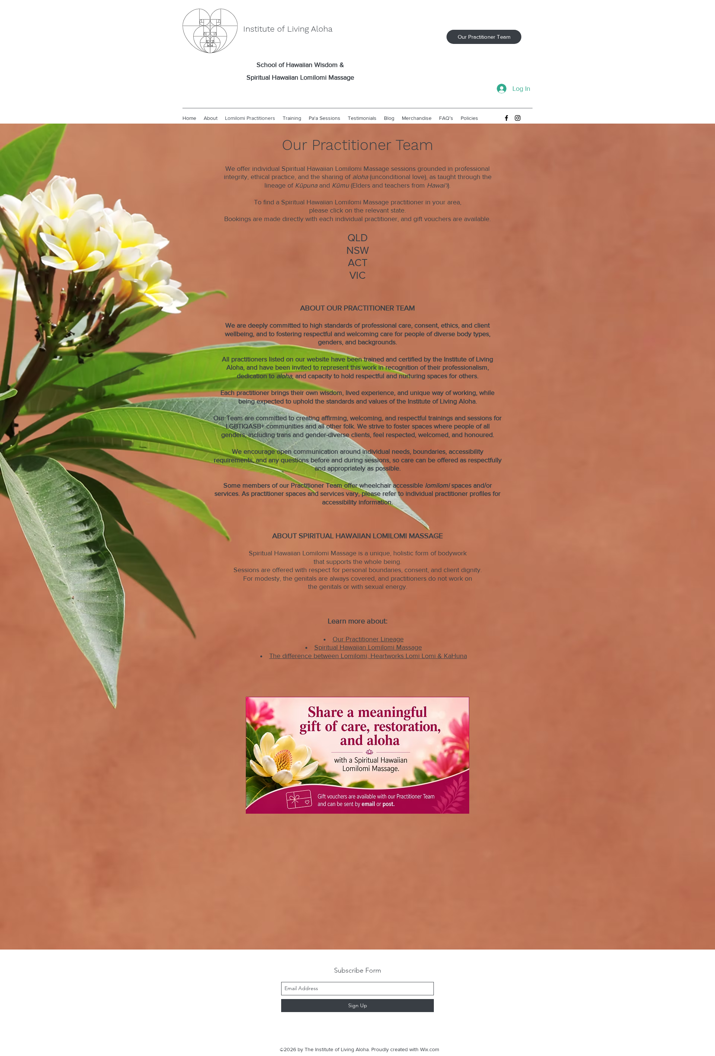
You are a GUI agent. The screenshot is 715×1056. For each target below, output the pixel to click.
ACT (358, 262)
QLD (357, 237)
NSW (357, 250)
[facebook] (506, 118)
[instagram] (517, 118)
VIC (357, 275)
